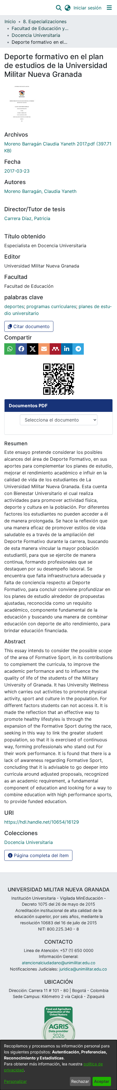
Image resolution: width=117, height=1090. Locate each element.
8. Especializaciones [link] (44, 21)
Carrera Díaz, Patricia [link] (27, 218)
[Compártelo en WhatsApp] (10, 349)
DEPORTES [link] (14, 306)
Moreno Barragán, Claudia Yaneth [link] (40, 191)
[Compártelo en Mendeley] (55, 349)
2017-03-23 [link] (17, 171)
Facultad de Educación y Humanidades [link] (40, 28)
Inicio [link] (10, 21)
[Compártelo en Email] (44, 349)
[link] (28, 842)
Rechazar (80, 1081)
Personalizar (15, 1081)
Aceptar (101, 1081)
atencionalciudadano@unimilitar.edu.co (58, 962)
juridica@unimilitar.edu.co (83, 969)
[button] (58, 7)
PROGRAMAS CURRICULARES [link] (51, 306)
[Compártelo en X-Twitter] (32, 349)
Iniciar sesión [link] (88, 8)
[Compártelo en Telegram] (78, 349)
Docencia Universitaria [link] (36, 35)
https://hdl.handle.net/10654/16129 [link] (41, 822)
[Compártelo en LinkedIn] (66, 349)
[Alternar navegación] (109, 8)
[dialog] (58, 1065)
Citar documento (31, 326)
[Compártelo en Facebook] (21, 349)
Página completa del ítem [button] (40, 855)
